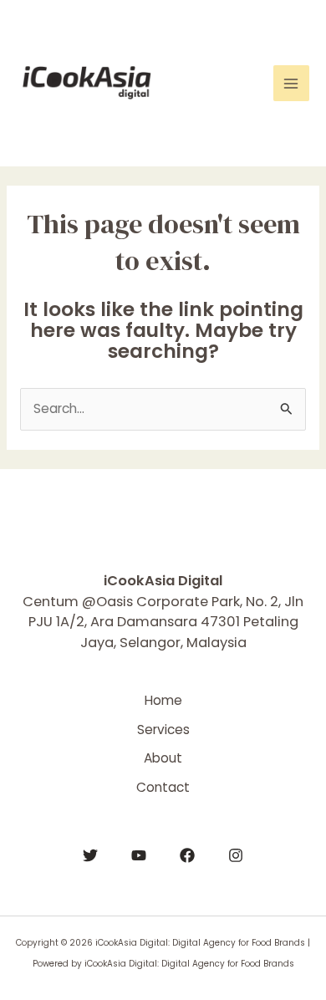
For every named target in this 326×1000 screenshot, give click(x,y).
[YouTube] (138, 855)
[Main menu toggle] (291, 83)
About (163, 758)
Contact (163, 787)
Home (163, 700)
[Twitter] (90, 855)
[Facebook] (187, 855)
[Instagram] (235, 855)
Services (163, 729)
